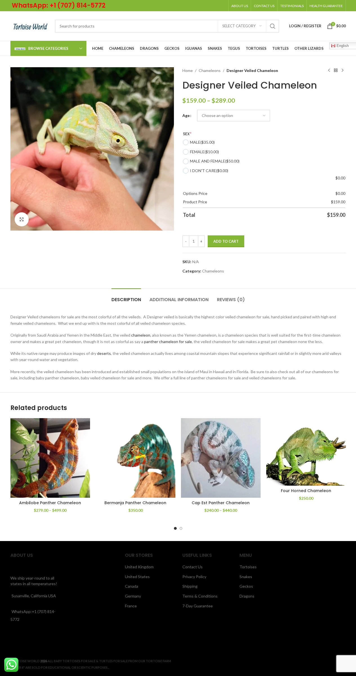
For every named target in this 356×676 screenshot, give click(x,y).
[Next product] (342, 70)
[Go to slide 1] (175, 528)
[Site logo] (29, 25)
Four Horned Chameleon (306, 491)
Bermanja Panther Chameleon (135, 503)
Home (187, 70)
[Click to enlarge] (22, 219)
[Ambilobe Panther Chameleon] (50, 458)
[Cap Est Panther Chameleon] (221, 458)
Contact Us (192, 566)
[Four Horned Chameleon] (306, 452)
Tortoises (248, 566)
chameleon (140, 335)
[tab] (126, 296)
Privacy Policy (194, 576)
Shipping (190, 586)
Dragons (246, 596)
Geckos (246, 586)
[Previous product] (329, 70)
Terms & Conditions (200, 596)
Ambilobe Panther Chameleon (50, 503)
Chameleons (210, 70)
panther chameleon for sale (168, 341)
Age (186, 115)
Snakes (245, 576)
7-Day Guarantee (197, 605)
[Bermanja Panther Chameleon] (135, 458)
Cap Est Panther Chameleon (221, 503)
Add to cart (226, 241)
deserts (103, 353)
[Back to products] (335, 70)
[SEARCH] (272, 26)
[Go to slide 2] (181, 528)
